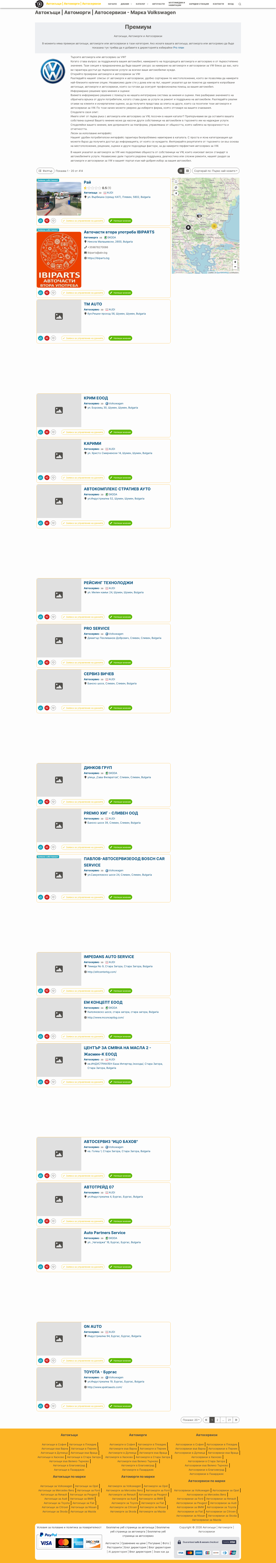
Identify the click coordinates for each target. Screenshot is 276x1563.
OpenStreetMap (223, 272)
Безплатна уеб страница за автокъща (130, 1527)
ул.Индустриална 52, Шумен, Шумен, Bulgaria (116, 498)
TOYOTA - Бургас (100, 1372)
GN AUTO (93, 1326)
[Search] (240, 4)
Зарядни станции (199, 4)
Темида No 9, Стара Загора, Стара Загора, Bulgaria (120, 966)
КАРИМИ (92, 443)
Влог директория (160, 1547)
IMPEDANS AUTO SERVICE (109, 956)
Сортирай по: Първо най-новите (214, 170)
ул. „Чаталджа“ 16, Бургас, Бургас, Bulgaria (114, 1242)
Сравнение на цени (133, 1543)
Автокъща (90, 192)
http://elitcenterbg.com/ (102, 971)
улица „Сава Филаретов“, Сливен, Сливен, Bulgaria (119, 777)
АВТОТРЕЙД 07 (99, 1187)
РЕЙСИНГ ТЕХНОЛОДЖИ (108, 582)
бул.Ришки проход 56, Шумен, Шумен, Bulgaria (117, 313)
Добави (125, 4)
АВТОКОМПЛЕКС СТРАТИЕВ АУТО (117, 489)
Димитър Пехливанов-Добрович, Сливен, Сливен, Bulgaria (124, 638)
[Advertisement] (103, 368)
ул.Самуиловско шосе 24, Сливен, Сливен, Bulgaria (120, 874)
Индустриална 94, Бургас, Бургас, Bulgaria (114, 1336)
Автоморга (91, 237)
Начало (112, 4)
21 (229, 1419)
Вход (231, 4)
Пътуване (154, 1543)
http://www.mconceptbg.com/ (106, 1017)
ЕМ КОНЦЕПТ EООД (103, 1002)
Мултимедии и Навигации (177, 3)
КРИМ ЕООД (96, 398)
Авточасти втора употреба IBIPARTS (119, 232)
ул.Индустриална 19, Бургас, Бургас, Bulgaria (116, 1381)
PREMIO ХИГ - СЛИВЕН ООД (111, 813)
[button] (214, 226)
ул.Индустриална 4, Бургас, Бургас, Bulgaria (115, 1196)
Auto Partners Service (104, 1232)
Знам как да (161, 1551)
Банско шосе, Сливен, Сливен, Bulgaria (112, 683)
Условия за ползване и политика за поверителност (69, 1527)
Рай (87, 182)
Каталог (140, 4)
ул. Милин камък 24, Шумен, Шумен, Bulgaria (116, 592)
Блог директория (135, 1547)
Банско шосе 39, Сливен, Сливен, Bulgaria (114, 822)
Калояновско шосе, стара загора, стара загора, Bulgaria (123, 1011)
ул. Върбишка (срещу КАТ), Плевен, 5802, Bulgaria (119, 196)
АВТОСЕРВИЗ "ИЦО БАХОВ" (111, 1141)
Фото (165, 1543)
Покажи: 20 (190, 1419)
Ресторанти (114, 1547)
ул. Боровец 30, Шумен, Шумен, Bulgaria (113, 407)
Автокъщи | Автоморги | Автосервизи (73, 3)
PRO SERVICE (97, 628)
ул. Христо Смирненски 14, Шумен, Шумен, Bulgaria (120, 453)
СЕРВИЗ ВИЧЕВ (99, 674)
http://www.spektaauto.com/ (105, 1387)
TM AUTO (93, 304)
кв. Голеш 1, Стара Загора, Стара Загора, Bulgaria (119, 1151)
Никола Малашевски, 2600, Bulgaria (110, 241)
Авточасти (158, 4)
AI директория (117, 1551)
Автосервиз (91, 309)
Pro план (178, 47)
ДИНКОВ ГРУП (98, 767)
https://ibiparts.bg (98, 258)
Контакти (218, 4)
